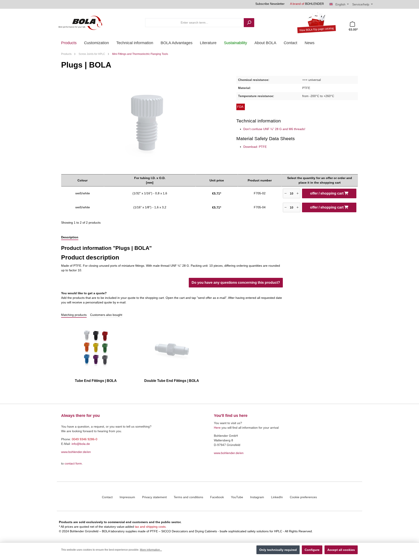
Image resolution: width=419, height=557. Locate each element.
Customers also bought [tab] (106, 315)
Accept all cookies (341, 550)
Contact (107, 497)
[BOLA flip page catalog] (315, 22)
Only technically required (278, 550)
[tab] (69, 237)
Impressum (127, 497)
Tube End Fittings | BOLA (96, 381)
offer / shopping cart (327, 193)
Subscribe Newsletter (270, 3)
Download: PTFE (255, 146)
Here (217, 427)
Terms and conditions (188, 497)
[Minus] (285, 193)
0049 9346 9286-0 (84, 439)
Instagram (257, 497)
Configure (312, 550)
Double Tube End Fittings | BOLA (171, 381)
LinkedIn (277, 497)
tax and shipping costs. (151, 526)
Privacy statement (154, 497)
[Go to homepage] (80, 22)
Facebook (217, 497)
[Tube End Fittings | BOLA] (96, 348)
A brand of (307, 3)
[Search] (249, 22)
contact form (73, 463)
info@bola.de (81, 444)
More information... (151, 549)
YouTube (237, 497)
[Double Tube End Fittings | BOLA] (172, 348)
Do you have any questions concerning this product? (236, 282)
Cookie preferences (303, 497)
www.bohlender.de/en (76, 452)
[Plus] (297, 193)
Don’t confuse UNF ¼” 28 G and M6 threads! (274, 129)
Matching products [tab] (74, 315)
